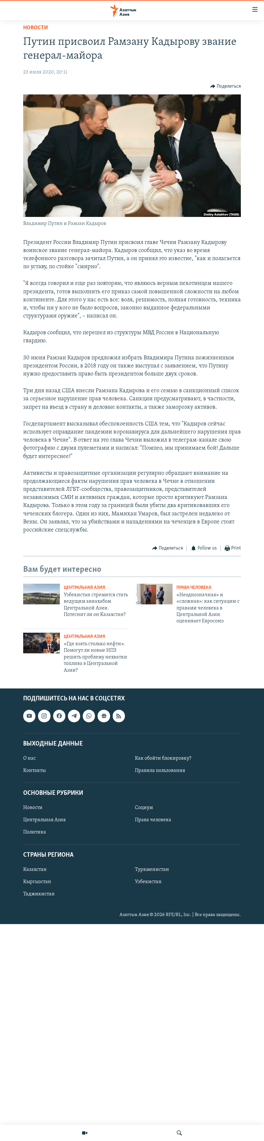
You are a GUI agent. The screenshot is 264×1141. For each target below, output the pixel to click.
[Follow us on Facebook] (59, 716)
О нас (29, 758)
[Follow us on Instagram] (44, 716)
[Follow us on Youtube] (29, 716)
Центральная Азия (84, 587)
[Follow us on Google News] (104, 716)
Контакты (34, 770)
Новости (35, 28)
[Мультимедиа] (84, 1133)
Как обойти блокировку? (163, 758)
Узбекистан (148, 881)
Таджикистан (39, 894)
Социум (144, 807)
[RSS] (119, 716)
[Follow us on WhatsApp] (89, 716)
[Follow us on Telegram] (74, 716)
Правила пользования (160, 770)
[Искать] (179, 1133)
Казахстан (35, 869)
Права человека (193, 587)
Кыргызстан (37, 881)
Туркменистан (152, 869)
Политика (34, 832)
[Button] (225, 86)
